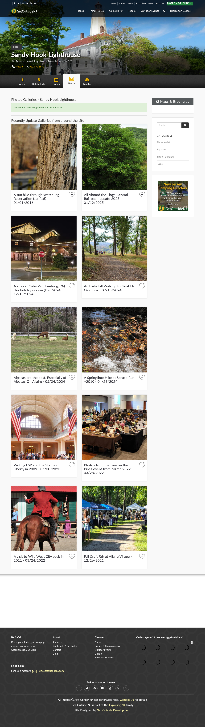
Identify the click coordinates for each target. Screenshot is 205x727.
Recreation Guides (180, 11)
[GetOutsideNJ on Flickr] (27, 3)
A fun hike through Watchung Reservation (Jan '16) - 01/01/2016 (36, 198)
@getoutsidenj (174, 637)
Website (19, 67)
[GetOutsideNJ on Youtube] (31, 3)
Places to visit (163, 142)
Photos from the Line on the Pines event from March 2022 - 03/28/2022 (108, 469)
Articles (122, 3)
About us (57, 642)
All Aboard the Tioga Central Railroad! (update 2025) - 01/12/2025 (106, 198)
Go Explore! (115, 11)
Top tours (161, 150)
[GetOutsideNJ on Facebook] (14, 3)
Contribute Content (145, 3)
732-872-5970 (36, 67)
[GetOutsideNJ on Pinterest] (22, 3)
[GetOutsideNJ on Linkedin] (39, 3)
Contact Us (127, 699)
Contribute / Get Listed (65, 646)
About (129, 3)
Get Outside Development (113, 710)
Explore (98, 654)
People (131, 11)
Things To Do (96, 11)
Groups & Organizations (107, 646)
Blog (55, 654)
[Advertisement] (102, 600)
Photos (113, 3)
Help (16, 47)
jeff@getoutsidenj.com (51, 671)
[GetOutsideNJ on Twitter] (18, 3)
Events (160, 164)
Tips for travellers (165, 157)
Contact (160, 3)
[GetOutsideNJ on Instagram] (35, 3)
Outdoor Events (150, 11)
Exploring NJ (117, 705)
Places (80, 11)
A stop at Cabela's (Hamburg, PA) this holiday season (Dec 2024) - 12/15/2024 (39, 290)
